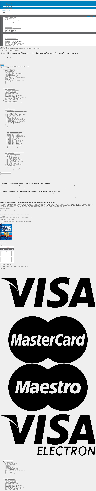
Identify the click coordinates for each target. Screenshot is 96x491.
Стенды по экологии (10, 162)
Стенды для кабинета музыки (14, 141)
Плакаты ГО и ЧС (9, 40)
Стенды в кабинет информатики (14, 132)
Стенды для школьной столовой (14, 147)
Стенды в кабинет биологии (13, 130)
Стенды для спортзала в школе (14, 146)
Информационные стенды (15, 50)
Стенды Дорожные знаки (13, 158)
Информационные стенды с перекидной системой (19, 105)
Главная (2, 50)
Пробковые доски (11, 113)
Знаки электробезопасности (11, 23)
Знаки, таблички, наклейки (9, 15)
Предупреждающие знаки (11, 31)
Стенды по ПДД (8, 156)
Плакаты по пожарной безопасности (13, 44)
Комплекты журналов (10, 109)
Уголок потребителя (9, 166)
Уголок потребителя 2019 (13, 169)
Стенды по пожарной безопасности (13, 159)
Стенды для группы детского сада (15, 118)
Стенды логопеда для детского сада (15, 120)
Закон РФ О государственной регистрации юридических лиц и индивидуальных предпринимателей (24, 243)
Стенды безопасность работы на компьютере (15, 114)
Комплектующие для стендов (12, 106)
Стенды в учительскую (12, 139)
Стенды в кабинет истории (13, 133)
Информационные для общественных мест (15, 25)
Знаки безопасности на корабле (12, 20)
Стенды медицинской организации (15, 152)
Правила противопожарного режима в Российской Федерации (15, 221)
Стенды (6, 50)
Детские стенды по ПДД (13, 157)
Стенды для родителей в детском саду (16, 119)
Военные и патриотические (11, 37)
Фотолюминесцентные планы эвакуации (16, 111)
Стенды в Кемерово (5, 10)
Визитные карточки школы (13, 126)
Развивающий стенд (12, 117)
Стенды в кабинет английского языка (16, 127)
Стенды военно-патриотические (12, 115)
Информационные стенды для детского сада (17, 103)
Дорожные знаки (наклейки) (11, 17)
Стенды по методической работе (15, 148)
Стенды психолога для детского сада (16, 121)
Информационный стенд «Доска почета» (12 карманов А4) (14, 266)
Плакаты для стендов (8, 33)
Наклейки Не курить (10, 29)
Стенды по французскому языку (14, 149)
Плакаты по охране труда (11, 42)
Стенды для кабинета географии (15, 140)
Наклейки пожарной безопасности (13, 28)
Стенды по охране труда (10, 155)
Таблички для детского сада (13, 122)
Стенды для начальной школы (14, 145)
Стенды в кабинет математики (14, 134)
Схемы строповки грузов (10, 165)
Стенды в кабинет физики (13, 137)
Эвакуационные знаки (10, 87)
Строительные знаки (10, 84)
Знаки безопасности (9, 19)
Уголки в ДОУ (10, 123)
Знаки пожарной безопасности (12, 22)
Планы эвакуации (9, 110)
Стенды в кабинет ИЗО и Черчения (15, 131)
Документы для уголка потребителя (15, 167)
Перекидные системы (12, 108)
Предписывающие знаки (11, 30)
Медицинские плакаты (10, 38)
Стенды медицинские (10, 151)
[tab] (49, 175)
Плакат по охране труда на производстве (14, 43)
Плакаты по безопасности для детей (13, 41)
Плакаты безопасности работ (11, 39)
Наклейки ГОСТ (8, 27)
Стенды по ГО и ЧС (9, 153)
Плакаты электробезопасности (12, 45)
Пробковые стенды (9, 112)
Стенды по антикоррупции (13, 154)
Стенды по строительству (11, 160)
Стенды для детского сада (11, 116)
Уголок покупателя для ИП (13, 168)
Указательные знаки (9, 85)
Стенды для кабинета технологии (15, 143)
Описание (5, 175)
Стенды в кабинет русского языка (15, 135)
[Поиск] (3, 461)
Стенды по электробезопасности (12, 163)
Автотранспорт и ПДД (10, 34)
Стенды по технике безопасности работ (14, 161)
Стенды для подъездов (10, 124)
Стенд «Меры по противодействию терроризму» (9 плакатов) (14, 214)
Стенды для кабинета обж (13, 142)
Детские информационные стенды (15, 102)
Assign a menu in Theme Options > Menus (12, 3)
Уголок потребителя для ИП (13, 170)
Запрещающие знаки (10, 18)
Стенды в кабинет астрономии (14, 128)
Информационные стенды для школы (16, 104)
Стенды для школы (9, 125)
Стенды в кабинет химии (13, 138)
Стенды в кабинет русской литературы (16, 136)
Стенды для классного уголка (14, 144)
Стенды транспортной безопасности (13, 164)
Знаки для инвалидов (10, 21)
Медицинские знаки (10, 26)
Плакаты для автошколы (10, 35)
